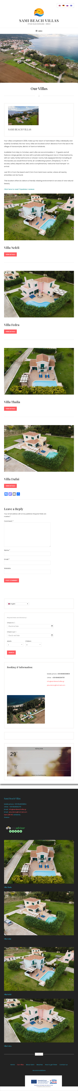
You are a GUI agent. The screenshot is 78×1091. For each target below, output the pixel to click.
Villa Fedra (11, 325)
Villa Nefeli (11, 248)
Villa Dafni (11, 479)
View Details (10, 254)
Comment (9, 521)
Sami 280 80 (8, 815)
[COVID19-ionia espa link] (51, 1082)
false (39, 772)
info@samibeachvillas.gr (55, 681)
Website (7, 568)
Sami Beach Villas (39, 20)
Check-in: (11, 623)
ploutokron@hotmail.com (56, 685)
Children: (28, 641)
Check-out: (11, 632)
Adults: (9, 641)
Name (7, 550)
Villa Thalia (12, 402)
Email (7, 559)
